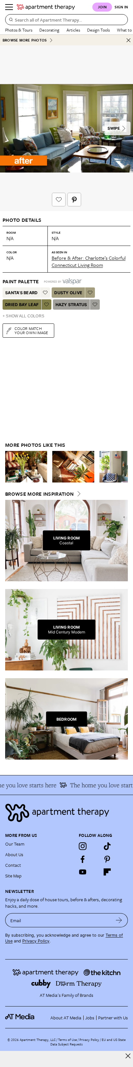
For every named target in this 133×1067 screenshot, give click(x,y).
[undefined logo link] (46, 7)
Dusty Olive (68, 292)
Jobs (89, 1017)
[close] (128, 1056)
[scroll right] (123, 467)
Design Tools (98, 30)
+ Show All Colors (23, 316)
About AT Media (65, 1017)
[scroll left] (10, 467)
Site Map (13, 875)
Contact (13, 865)
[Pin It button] (74, 199)
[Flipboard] (107, 872)
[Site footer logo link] (66, 813)
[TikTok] (107, 846)
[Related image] (26, 466)
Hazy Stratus (71, 304)
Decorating (49, 30)
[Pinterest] (107, 859)
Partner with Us (113, 1017)
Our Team (15, 843)
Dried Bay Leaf (22, 304)
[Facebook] (83, 859)
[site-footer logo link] (19, 1017)
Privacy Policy (35, 941)
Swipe (113, 128)
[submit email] (119, 920)
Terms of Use (67, 1039)
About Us (14, 854)
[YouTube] (83, 872)
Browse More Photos (24, 40)
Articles (73, 30)
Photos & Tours (18, 30)
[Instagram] (83, 846)
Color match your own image (31, 330)
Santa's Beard (21, 292)
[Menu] (9, 7)
